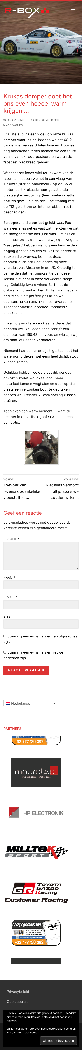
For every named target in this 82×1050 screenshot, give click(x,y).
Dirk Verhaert (17, 119)
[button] (30, 703)
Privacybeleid (18, 991)
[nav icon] (73, 11)
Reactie (11, 539)
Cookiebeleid (18, 1001)
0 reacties (15, 125)
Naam (9, 577)
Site (6, 616)
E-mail (10, 597)
